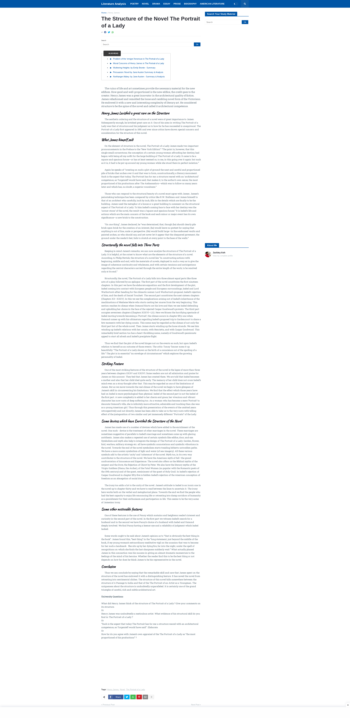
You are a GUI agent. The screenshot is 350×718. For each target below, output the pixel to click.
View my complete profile (223, 256)
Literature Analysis (113, 3)
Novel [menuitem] (145, 4)
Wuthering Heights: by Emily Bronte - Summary (134, 68)
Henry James (114, 13)
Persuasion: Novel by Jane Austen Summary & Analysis (138, 72)
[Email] (145, 697)
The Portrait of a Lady (135, 689)
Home (104, 13)
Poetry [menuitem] (134, 4)
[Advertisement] (151, 665)
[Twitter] (109, 32)
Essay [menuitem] (166, 4)
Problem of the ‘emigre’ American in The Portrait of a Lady (138, 59)
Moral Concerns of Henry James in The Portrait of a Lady (138, 63)
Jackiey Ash (219, 252)
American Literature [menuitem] (212, 4)
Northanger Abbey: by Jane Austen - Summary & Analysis (139, 76)
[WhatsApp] (113, 32)
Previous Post (109, 705)
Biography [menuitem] (190, 4)
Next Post (195, 705)
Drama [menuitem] (156, 4)
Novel (122, 689)
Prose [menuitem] (177, 4)
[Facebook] (105, 32)
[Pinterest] (139, 697)
